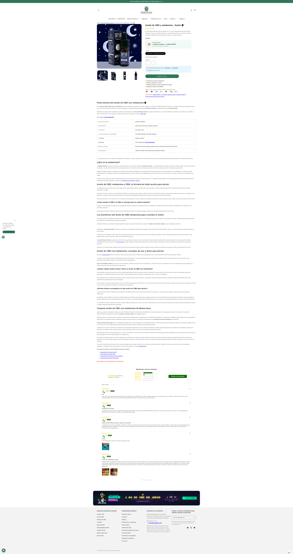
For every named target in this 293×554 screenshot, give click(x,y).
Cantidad (147, 59)
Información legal (126, 527)
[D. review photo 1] (105, 472)
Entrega (124, 519)
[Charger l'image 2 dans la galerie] (113, 75)
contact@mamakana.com (155, 523)
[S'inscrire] (194, 517)
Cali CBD (99, 522)
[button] (98, 10)
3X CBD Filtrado (101, 530)
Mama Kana (103, 550)
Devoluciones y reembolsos (129, 522)
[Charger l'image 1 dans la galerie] (102, 75)
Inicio (98, 23)
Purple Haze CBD (101, 519)
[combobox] (289, 553)
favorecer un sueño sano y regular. (131, 180)
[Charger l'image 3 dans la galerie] (125, 75)
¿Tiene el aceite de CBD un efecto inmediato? (111, 356)
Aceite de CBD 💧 (157, 94)
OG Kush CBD (100, 517)
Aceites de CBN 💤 (181, 94)
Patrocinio (124, 541)
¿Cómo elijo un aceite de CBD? (107, 354)
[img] (105, 388)
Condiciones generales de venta (130, 530)
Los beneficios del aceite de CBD (108, 352)
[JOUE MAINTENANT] (146, 498)
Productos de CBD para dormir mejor (154, 96)
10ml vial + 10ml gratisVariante (155, 53)
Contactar (124, 517)
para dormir (121, 242)
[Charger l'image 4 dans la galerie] (136, 75)
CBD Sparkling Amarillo (103, 527)
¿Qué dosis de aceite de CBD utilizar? (109, 358)
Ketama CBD (100, 535)
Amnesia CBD (100, 514)
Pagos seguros (126, 525)
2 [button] (144, 480)
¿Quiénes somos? (126, 514)
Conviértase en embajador (129, 535)
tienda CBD (143, 113)
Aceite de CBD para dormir (107, 23)
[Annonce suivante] (195, 1)
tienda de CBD (142, 346)
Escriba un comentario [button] (177, 376)
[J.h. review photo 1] (105, 446)
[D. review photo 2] (114, 472)
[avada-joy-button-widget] (3, 550)
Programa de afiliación (128, 538)
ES (290, 552)
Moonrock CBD (101, 525)
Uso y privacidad (126, 533)
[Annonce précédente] (97, 1)
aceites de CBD (106, 254)
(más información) (109, 117)
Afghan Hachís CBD (102, 533)
